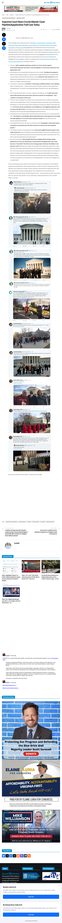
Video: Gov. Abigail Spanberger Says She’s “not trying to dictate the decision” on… (11, 600)
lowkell (9, 28)
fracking (43, 521)
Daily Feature (22, 521)
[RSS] (29, 855)
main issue (20, 47)
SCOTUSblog (50, 52)
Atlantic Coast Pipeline (11, 521)
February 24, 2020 (11, 30)
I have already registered (31, 920)
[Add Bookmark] (4, 55)
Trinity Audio (24, 38)
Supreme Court (20, 18)
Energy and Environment (9, 18)
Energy (29, 521)
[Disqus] (31, 629)
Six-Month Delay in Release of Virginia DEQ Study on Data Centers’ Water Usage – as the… (50, 577)
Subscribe (31, 896)
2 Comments (54, 29)
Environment (36, 521)
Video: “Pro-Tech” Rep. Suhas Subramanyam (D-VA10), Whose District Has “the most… (30, 577)
